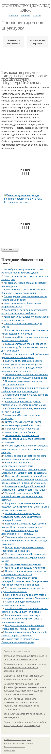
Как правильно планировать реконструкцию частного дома (18, 464)
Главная (13, 15)
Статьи (37, 15)
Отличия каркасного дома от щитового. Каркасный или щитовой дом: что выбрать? (24, 471)
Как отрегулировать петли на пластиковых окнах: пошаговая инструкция (25, 332)
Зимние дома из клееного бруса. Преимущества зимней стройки (20, 640)
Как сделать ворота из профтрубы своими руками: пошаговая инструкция (25, 355)
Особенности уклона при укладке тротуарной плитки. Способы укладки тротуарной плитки (21, 517)
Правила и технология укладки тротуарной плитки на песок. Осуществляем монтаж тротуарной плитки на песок (24, 581)
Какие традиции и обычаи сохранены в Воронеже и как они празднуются (23, 291)
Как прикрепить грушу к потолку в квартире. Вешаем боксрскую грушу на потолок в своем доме (21, 619)
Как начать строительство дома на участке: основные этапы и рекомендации (23, 403)
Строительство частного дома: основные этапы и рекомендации (24, 396)
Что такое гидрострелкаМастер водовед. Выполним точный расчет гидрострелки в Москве (24, 557)
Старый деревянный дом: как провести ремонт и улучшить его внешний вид (23, 457)
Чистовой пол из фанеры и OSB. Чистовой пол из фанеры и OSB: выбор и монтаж (22, 496)
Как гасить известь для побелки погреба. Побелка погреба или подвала (24, 633)
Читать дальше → (10, 250)
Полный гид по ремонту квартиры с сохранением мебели (21, 382)
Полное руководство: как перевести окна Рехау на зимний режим (24, 298)
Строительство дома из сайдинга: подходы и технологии (20, 603)
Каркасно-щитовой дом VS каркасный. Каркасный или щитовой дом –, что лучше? (24, 488)
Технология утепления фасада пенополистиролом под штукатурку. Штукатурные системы (24, 77)
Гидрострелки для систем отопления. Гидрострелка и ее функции (22, 549)
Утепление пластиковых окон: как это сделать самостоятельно (22, 589)
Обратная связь (9, 751)
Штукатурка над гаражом (37, 42)
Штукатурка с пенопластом (13, 42)
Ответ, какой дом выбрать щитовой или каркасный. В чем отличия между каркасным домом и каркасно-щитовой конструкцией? (24, 479)
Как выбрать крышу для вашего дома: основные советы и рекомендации (22, 271)
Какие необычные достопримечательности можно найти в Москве (25, 318)
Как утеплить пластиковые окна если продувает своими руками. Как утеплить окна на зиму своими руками (25, 507)
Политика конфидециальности (14, 747)
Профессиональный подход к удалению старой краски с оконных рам (24, 572)
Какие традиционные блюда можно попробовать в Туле (21, 304)
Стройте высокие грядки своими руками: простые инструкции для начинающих (24, 610)
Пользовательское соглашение (22, 743)
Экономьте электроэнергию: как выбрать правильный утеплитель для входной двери (24, 376)
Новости (25, 15)
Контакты (7, 743)
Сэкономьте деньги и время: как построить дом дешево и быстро (20, 430)
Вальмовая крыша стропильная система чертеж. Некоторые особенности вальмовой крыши (25, 667)
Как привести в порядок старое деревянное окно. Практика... (19, 532)
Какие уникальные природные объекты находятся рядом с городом (23, 369)
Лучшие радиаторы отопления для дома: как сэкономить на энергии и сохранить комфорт (24, 449)
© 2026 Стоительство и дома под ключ (17, 740)
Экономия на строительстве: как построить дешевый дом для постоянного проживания (23, 439)
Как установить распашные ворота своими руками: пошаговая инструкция (21, 362)
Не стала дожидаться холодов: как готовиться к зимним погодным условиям (23, 566)
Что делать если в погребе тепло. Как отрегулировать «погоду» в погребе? (22, 627)
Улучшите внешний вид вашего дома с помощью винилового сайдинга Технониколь (25, 596)
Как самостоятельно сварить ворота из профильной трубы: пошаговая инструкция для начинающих (24, 347)
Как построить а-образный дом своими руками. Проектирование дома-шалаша (23, 525)
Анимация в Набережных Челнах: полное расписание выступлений (25, 338)
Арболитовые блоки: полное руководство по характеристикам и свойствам (24, 311)
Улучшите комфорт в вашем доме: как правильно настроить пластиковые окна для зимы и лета (24, 541)
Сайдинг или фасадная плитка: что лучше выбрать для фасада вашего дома (25, 389)
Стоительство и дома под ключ (25, 8)
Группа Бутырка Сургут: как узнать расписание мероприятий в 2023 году (21, 423)
